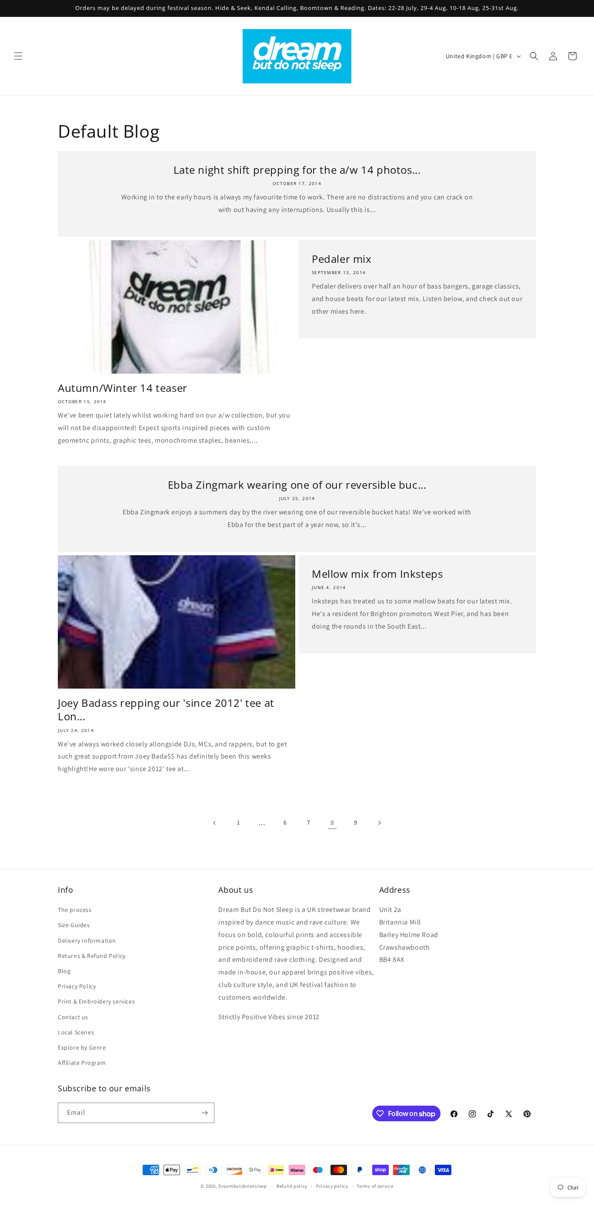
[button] (18, 56)
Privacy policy (332, 1186)
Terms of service (375, 1186)
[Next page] (379, 822)
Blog (64, 971)
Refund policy (292, 1186)
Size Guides (74, 925)
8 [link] (332, 822)
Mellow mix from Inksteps (377, 573)
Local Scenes (76, 1032)
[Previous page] (214, 822)
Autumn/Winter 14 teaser (122, 387)
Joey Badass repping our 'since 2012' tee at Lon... (166, 709)
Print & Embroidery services (96, 1001)
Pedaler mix (342, 258)
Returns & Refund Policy (92, 956)
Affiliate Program (82, 1063)
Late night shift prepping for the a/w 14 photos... (297, 169)
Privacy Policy (77, 986)
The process (75, 910)
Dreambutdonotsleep (242, 1186)
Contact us (73, 1017)
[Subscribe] (204, 1113)
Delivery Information (87, 940)
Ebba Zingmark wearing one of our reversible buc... (297, 484)
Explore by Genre (82, 1047)
